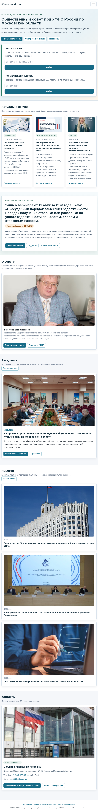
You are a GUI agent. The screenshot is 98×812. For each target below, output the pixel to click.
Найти (49, 67)
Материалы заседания (15, 454)
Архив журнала (75, 183)
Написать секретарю (53, 785)
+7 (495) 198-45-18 (20, 775)
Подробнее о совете (14, 345)
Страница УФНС (36, 345)
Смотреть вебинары (35, 39)
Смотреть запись (15, 245)
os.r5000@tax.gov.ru (18, 779)
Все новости (9, 479)
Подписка (54, 39)
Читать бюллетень (12, 39)
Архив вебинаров (49, 245)
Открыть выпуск (12, 183)
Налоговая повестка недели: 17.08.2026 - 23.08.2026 (14, 145)
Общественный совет (11, 4)
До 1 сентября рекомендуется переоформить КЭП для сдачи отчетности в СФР (43, 681)
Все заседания (10, 368)
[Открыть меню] (93, 4)
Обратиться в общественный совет (22, 785)
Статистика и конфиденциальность (61, 804)
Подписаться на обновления (34, 804)
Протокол (35, 454)
